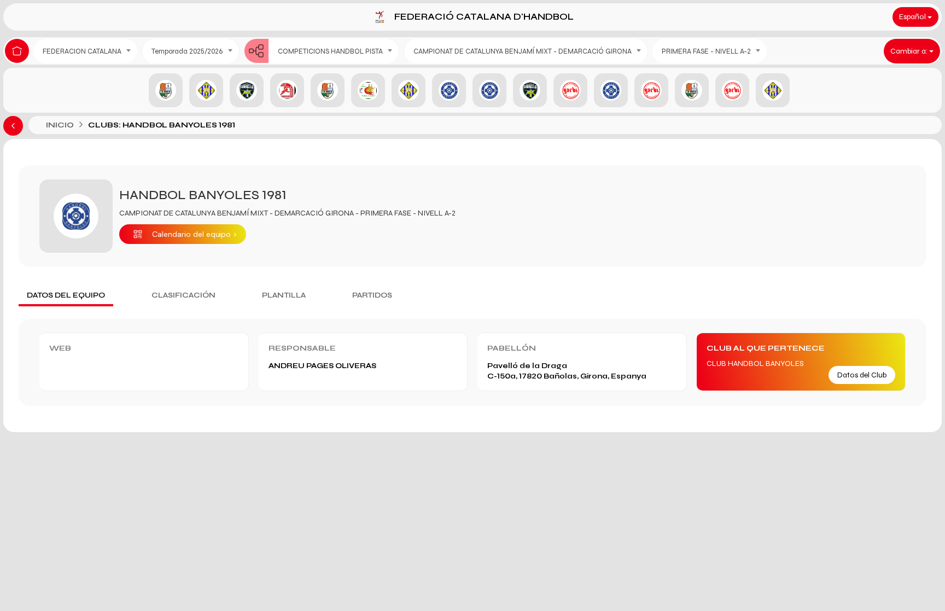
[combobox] (85, 51)
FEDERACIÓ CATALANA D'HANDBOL (484, 16)
